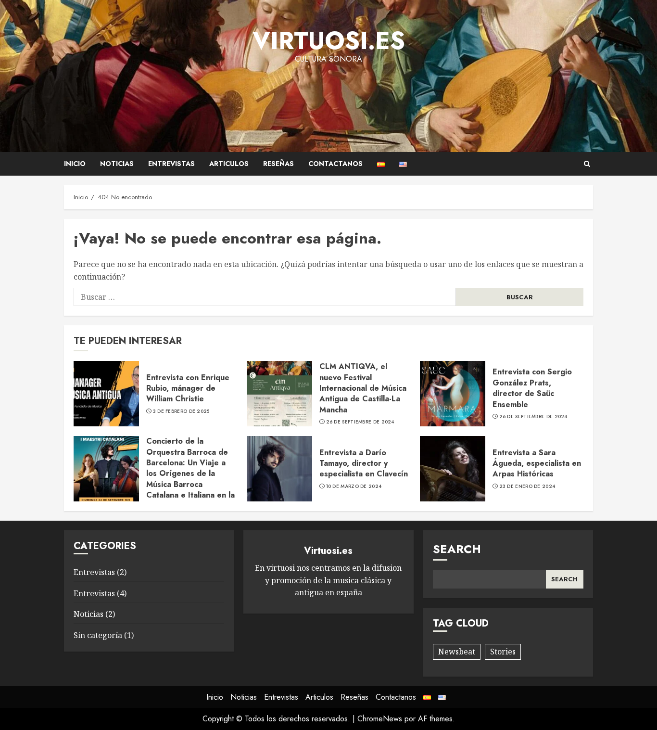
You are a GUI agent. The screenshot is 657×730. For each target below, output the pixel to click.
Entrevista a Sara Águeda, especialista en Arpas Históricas (537, 463)
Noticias (117, 163)
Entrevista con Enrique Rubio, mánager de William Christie (187, 388)
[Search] (587, 163)
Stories (503, 651)
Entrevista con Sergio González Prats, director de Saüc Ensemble (532, 388)
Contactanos (335, 163)
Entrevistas (171, 163)
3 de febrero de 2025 (181, 411)
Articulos (229, 163)
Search (457, 548)
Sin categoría (98, 635)
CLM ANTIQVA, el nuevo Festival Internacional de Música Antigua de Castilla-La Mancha (362, 388)
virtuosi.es (329, 40)
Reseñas (278, 163)
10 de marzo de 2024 (354, 486)
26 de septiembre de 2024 (360, 422)
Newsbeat (456, 651)
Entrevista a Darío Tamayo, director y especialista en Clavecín (363, 463)
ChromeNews (379, 718)
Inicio (75, 163)
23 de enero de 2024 (527, 486)
